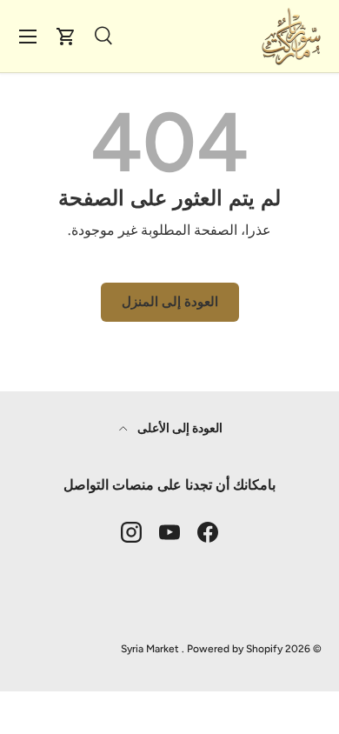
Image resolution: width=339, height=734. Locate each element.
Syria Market (150, 649)
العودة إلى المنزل (170, 302)
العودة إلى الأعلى (179, 428)
